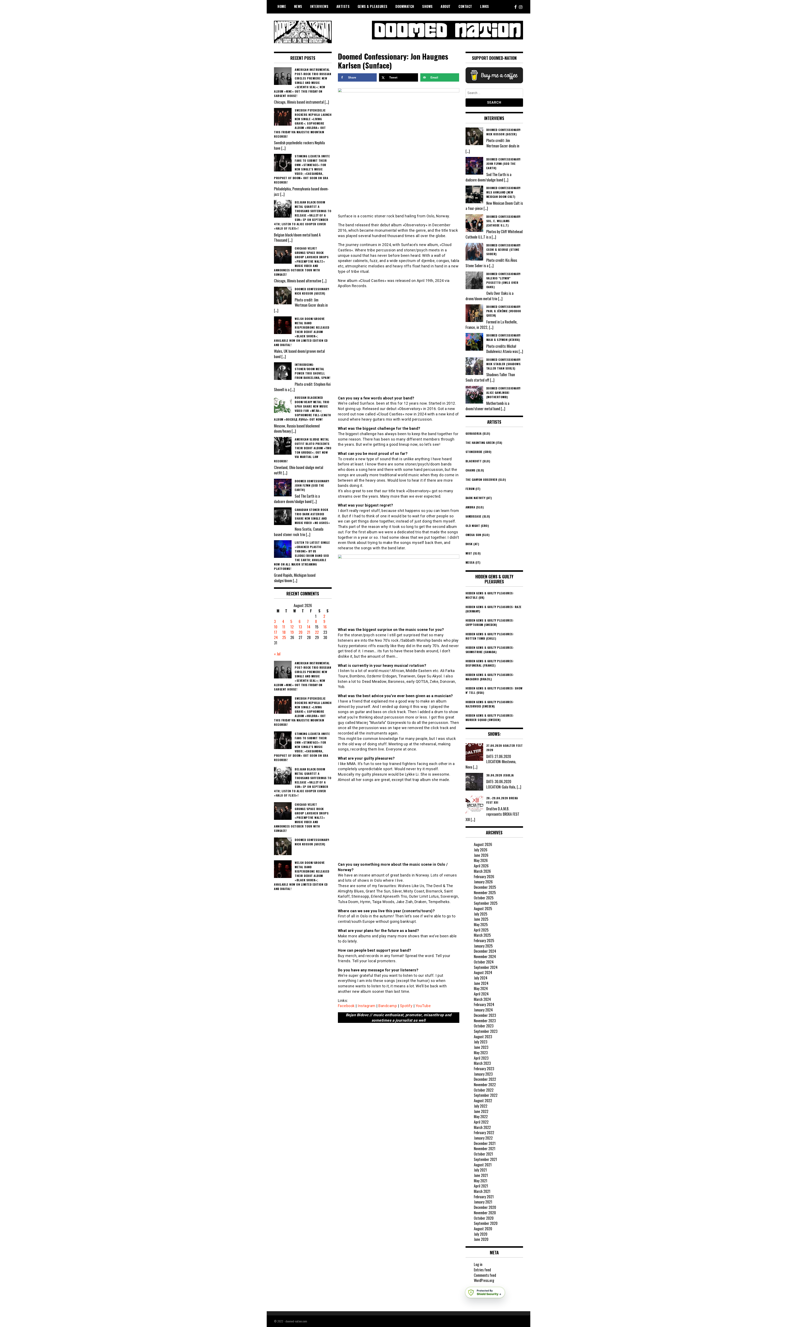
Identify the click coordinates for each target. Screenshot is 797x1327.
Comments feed (485, 1275)
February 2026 (484, 876)
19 (292, 632)
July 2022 (480, 1106)
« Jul (277, 653)
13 (300, 626)
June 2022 (481, 1111)
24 (276, 637)
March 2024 (482, 999)
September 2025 (486, 903)
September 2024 (486, 967)
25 (284, 637)
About (446, 6)
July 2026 (480, 849)
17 (275, 632)
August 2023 (483, 1036)
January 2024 (483, 1009)
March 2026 (482, 871)
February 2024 (484, 1004)
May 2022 (481, 1116)
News (298, 6)
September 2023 (486, 1031)
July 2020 (480, 1234)
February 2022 (484, 1132)
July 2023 (480, 1041)
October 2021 (483, 1154)
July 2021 (480, 1170)
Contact (465, 6)
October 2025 (484, 897)
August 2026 (483, 844)
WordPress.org (484, 1280)
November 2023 (485, 1020)
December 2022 (485, 1079)
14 (308, 626)
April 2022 (481, 1122)
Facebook (346, 1006)
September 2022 (486, 1095)
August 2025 (483, 908)
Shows (427, 6)
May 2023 (481, 1052)
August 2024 (483, 972)
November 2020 (485, 1212)
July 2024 (480, 978)
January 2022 (483, 1138)
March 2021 (482, 1191)
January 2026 (483, 881)
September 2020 (486, 1223)
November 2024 (485, 956)
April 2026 (481, 865)
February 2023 (484, 1068)
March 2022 (482, 1127)
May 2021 (480, 1180)
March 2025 (482, 935)
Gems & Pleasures (372, 6)
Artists (343, 6)
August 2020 (483, 1228)
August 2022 (483, 1100)
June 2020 (481, 1239)
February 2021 (484, 1196)
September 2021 (485, 1159)
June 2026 (481, 855)
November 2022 (485, 1084)
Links (484, 6)
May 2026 (481, 860)
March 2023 (482, 1063)
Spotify (406, 1006)
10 (275, 626)
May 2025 (481, 924)
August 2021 (483, 1164)
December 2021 (485, 1143)
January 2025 (483, 946)
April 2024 (481, 993)
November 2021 (484, 1148)
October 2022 (484, 1090)
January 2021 (483, 1202)
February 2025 (484, 940)
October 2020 (484, 1218)
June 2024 (481, 983)
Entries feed (482, 1269)
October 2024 (484, 962)
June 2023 (481, 1047)
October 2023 (484, 1025)
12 (292, 626)
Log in (478, 1264)
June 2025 (481, 919)
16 (325, 626)
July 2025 (480, 914)
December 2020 (485, 1207)
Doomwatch (404, 6)
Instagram (366, 1006)
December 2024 (485, 951)
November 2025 (485, 892)
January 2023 (483, 1074)
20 (300, 632)
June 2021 (481, 1175)
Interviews (319, 6)
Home (281, 6)
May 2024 (481, 988)
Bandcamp (387, 1006)
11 (283, 626)
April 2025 (481, 930)
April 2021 (481, 1186)
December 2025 (485, 887)
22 (317, 632)
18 (284, 632)
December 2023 (485, 1015)
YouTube (423, 1006)
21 (308, 632)
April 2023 (481, 1058)
